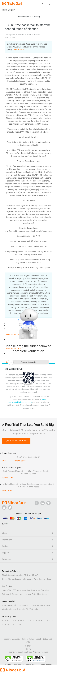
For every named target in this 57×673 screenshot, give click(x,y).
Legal (38, 639)
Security (50, 579)
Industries (34, 605)
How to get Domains (40, 590)
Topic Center (7, 605)
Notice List (47, 639)
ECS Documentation (21, 590)
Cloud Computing (21, 605)
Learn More (7, 490)
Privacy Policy (28, 639)
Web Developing (9, 609)
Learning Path (30, 594)
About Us (16, 639)
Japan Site (6, 590)
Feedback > (28, 385)
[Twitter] (48, 503)
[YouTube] (4, 507)
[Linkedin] (42, 503)
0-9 (19, 624)
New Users (41, 594)
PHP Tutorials (32, 609)
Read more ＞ (19, 50)
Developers (45, 605)
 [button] (10, 362)
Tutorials (20, 609)
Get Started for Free (16, 440)
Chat (4, 461)
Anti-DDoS (33, 575)
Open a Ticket (8, 477)
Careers (7, 639)
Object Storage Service (11, 579)
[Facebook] (37, 503)
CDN (26, 575)
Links (27, 642)
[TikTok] (10, 507)
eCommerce (28, 579)
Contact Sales (19, 461)
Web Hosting (39, 579)
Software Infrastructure (12, 594)
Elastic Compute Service (12, 575)
